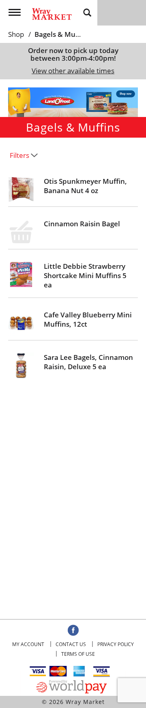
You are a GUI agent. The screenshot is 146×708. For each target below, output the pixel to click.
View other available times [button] (73, 70)
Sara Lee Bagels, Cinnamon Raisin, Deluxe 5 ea (88, 362)
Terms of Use (78, 654)
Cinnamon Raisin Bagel (82, 223)
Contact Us (71, 644)
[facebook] (73, 631)
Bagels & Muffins (62, 34)
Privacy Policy (115, 644)
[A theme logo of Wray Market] (52, 11)
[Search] (87, 12)
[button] (73, 101)
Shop (16, 34)
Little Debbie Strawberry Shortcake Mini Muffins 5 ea (85, 275)
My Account (28, 644)
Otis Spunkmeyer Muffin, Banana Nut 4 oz (85, 185)
